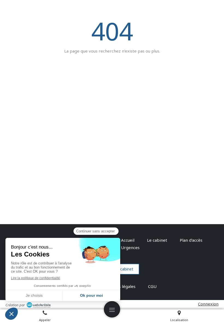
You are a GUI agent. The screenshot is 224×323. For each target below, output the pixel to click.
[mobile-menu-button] (112, 309)
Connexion (208, 304)
